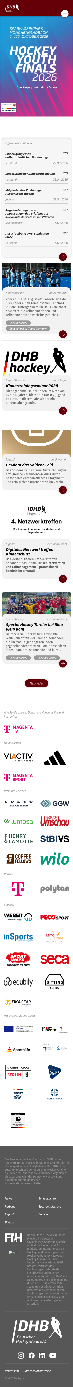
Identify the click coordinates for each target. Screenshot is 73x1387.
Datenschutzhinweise (37, 1371)
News (8, 1198)
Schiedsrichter (48, 1198)
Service (43, 1214)
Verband (10, 1206)
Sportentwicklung (50, 1206)
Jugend (9, 1214)
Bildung (9, 1222)
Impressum (12, 1371)
